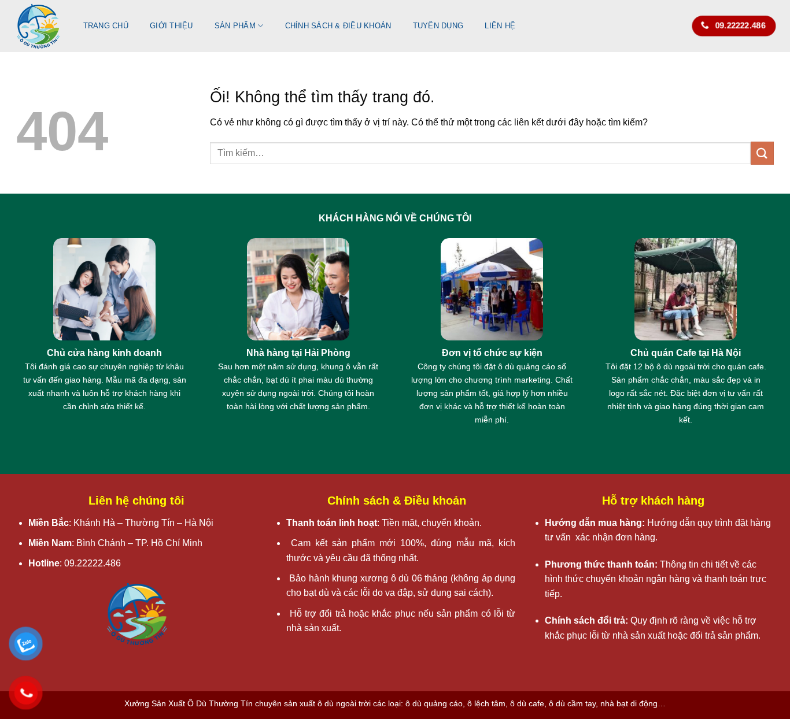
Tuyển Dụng (438, 25)
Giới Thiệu (171, 25)
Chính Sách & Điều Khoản (338, 25)
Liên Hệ (500, 25)
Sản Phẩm (235, 25)
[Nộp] (762, 153)
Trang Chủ (105, 25)
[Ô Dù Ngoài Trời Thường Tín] (38, 26)
